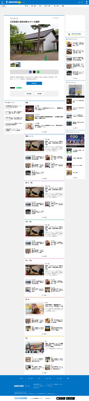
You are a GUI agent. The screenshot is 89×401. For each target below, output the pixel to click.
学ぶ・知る (56, 6)
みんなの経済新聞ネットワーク (20, 398)
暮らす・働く (48, 6)
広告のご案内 (36, 387)
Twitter (82, 2)
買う (40, 6)
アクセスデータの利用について (40, 385)
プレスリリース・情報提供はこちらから (55, 384)
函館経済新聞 (12, 2)
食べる (26, 6)
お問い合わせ (50, 385)
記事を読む (34, 83)
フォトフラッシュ (14, 18)
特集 (63, 6)
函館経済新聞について (38, 384)
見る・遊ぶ (33, 6)
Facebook (79, 2)
